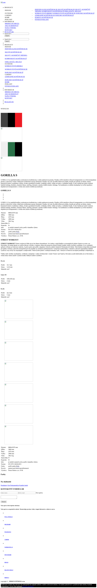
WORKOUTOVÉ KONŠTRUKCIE (64, 13)
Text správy (39, 493)
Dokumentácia (14, 485)
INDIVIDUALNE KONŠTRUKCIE (46, 9)
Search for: (8, 33)
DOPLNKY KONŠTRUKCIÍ (85, 13)
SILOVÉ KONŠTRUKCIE (66, 9)
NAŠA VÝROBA (10, 28)
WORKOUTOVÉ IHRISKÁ (44, 13)
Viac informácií (28, 586)
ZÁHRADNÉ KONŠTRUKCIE (45, 15)
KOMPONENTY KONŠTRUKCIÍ (53, 11)
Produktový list (5, 485)
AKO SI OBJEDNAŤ (11, 25)
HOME (7, 82)
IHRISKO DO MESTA (12, 23)
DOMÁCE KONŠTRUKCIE (44, 17)
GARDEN (8, 74)
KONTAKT (8, 30)
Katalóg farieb (23, 485)
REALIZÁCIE (9, 32)
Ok (23, 586)
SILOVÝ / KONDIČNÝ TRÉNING (16, 55)
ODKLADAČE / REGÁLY (72, 11)
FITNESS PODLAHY (42, 19)
